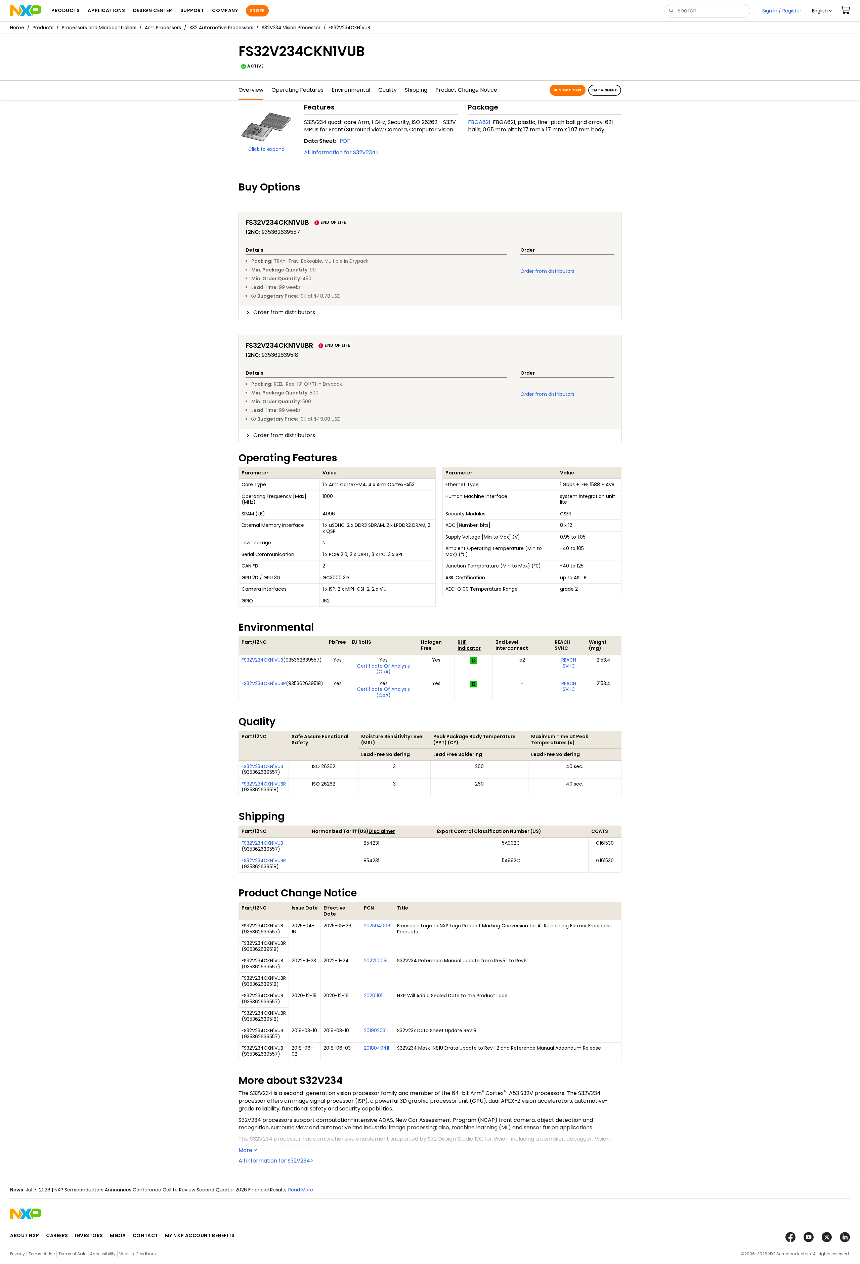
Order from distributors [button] (284, 312)
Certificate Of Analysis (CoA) (383, 669)
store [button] (257, 10)
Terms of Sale (72, 1254)
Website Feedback (138, 1254)
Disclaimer (382, 831)
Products (43, 27)
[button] (822, 11)
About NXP (24, 1235)
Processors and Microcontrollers (99, 27)
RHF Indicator (469, 645)
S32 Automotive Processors (221, 27)
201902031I (376, 1030)
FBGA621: (479, 122)
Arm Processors (163, 27)
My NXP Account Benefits (200, 1235)
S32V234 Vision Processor (291, 27)
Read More (300, 1189)
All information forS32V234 (340, 152)
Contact (145, 1235)
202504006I (377, 925)
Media (118, 1235)
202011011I (374, 995)
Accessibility (103, 1254)
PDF (345, 141)
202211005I (375, 960)
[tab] (430, 312)
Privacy (17, 1254)
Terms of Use (42, 1254)
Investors (89, 1235)
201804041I (376, 1048)
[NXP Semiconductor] (25, 10)
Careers (57, 1235)
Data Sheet (604, 90)
